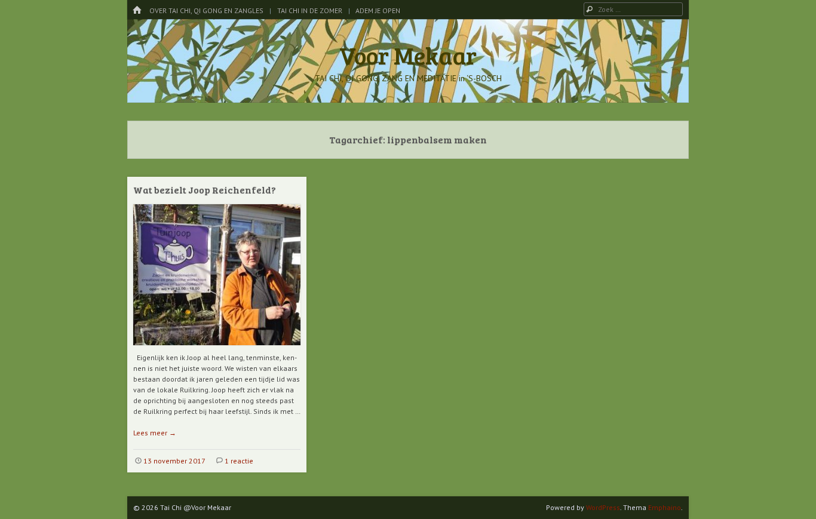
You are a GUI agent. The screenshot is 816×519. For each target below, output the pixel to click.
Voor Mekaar (408, 55)
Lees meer (154, 432)
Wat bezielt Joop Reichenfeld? (204, 189)
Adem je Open (377, 10)
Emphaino (664, 507)
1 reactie (239, 460)
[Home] (136, 10)
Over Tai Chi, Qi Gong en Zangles (206, 10)
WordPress (603, 507)
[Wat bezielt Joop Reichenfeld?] (216, 349)
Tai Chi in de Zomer (309, 10)
